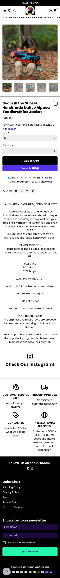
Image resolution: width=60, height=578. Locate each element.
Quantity (7, 145)
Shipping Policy (11, 487)
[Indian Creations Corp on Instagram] (30, 356)
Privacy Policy (10, 492)
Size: (5, 132)
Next (55, 52)
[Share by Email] (27, 191)
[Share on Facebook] (16, 191)
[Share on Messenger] (32, 191)
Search (6, 497)
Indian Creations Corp (38, 567)
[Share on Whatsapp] (21, 191)
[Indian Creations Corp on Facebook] (28, 468)
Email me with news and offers (21, 542)
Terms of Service (12, 507)
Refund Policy (10, 502)
